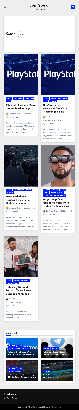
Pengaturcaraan (57, 192)
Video (16, 283)
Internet (47, 371)
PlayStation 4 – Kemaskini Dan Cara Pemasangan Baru (55, 108)
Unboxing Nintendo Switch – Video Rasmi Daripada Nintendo (18, 290)
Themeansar (56, 407)
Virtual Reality (59, 195)
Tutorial (53, 101)
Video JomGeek (15, 348)
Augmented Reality (51, 190)
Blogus (46, 407)
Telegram (55, 348)
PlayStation (29, 98)
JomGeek (39, 5)
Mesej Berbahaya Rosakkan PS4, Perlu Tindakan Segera (18, 200)
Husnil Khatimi (14, 299)
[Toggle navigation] (5, 7)
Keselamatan (19, 190)
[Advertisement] (49, 33)
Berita (46, 98)
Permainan (18, 98)
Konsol (8, 98)
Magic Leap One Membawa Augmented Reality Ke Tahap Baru (56, 202)
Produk (9, 283)
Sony (8, 101)
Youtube (26, 348)
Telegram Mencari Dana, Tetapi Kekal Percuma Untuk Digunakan (56, 354)
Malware (9, 192)
